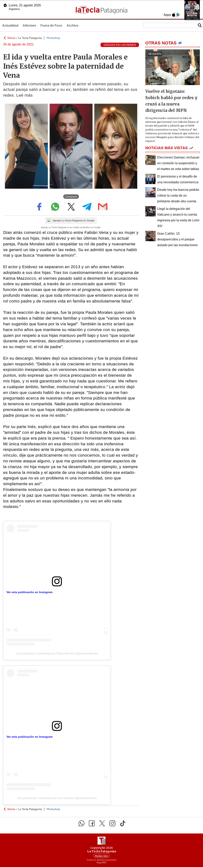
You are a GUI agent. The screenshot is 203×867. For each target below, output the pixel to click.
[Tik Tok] (122, 823)
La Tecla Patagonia (30, 37)
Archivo (73, 25)
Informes (29, 25)
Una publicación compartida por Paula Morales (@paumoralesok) (57, 653)
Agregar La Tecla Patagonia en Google (74, 220)
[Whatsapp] (81, 823)
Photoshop (53, 37)
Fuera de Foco (51, 25)
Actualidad (10, 25)
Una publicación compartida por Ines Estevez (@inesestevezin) (57, 798)
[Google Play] (178, 15)
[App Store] (174, 15)
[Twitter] (102, 823)
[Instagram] (112, 823)
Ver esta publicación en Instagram (30, 592)
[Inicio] (5, 5)
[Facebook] (91, 823)
